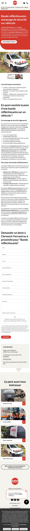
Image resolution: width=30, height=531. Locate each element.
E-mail (3, 261)
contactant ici (8, 332)
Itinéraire (5, 356)
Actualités (15, 505)
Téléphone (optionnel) (7, 294)
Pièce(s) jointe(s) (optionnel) (8, 313)
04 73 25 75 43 (7, 359)
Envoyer (6, 337)
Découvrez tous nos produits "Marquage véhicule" (15, 467)
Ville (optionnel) (6, 287)
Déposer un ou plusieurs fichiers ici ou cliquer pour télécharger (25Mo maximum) (15, 320)
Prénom (4, 254)
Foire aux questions (15, 508)
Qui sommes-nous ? (15, 503)
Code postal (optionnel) (7, 281)
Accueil (2, 7)
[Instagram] (18, 499)
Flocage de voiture (19, 7)
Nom (3, 247)
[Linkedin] (15, 499)
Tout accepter (7, 529)
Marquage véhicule (9, 7)
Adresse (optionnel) (6, 274)
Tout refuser (15, 529)
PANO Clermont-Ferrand (15, 188)
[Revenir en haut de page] (26, 502)
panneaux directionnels (18, 212)
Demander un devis (9, 42)
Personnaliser (23, 529)
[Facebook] (12, 499)
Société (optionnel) (6, 267)
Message (4, 301)
